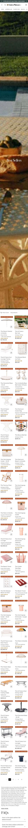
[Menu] (2, 5)
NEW (2, 9)
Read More (4, 808)
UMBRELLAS (8, 9)
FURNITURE (16, 9)
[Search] (5, 5)
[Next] (21, 779)
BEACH (23, 9)
